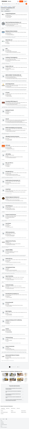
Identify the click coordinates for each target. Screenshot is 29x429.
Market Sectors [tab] (7, 408)
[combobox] (21, 4)
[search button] (26, 4)
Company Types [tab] (3, 408)
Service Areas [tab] (18, 408)
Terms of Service (2, 423)
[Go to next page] (19, 366)
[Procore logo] (4, 1)
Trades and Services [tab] (13, 408)
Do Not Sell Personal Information (4, 424)
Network (9, 1)
